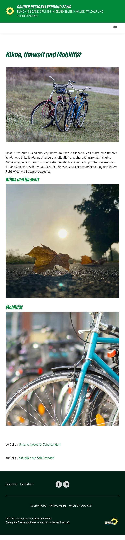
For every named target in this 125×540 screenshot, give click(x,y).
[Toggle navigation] (115, 28)
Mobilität (14, 307)
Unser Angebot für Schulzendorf (39, 444)
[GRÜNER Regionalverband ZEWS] (10, 11)
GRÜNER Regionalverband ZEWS (44, 6)
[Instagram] (66, 484)
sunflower (31, 522)
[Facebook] (59, 484)
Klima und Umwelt (22, 180)
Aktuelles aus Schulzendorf (36, 458)
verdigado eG (62, 522)
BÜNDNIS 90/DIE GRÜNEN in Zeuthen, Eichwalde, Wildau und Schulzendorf (60, 14)
